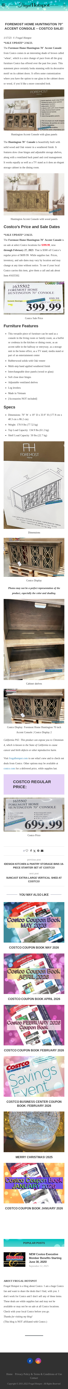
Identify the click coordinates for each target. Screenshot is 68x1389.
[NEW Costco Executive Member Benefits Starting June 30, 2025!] (14, 1259)
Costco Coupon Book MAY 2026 (34, 947)
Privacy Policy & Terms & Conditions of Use (38, 1374)
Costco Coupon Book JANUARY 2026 (34, 1208)
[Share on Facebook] (31, 850)
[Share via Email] (42, 850)
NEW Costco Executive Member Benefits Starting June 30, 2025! (45, 1258)
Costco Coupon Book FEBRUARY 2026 (34, 1050)
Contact (34, 1378)
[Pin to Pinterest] (38, 850)
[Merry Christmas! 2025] (34, 1131)
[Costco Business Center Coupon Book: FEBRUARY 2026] (34, 1076)
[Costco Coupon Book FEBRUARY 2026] (34, 1025)
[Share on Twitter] (34, 851)
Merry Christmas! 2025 (34, 1157)
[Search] (64, 5)
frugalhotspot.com (18, 758)
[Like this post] (27, 850)
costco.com (9, 768)
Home (9, 1374)
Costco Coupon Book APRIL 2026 (34, 999)
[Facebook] (30, 1361)
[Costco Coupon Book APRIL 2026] (34, 973)
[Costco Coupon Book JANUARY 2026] (34, 1183)
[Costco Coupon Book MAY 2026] (34, 922)
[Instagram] (38, 1361)
